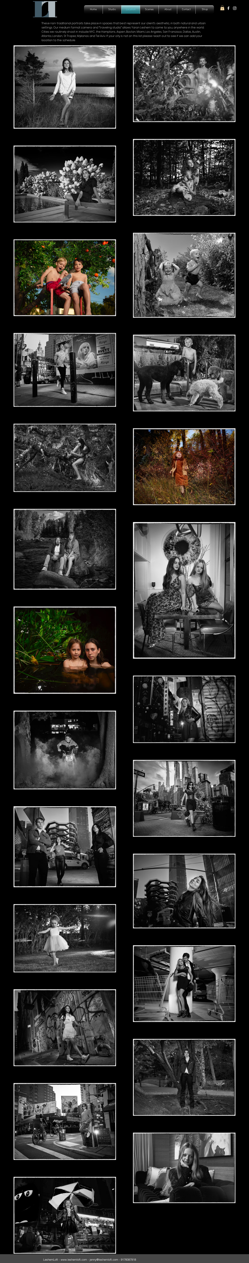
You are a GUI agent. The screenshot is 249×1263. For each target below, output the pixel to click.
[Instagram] (234, 8)
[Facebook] (228, 8)
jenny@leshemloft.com (104, 1259)
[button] (222, 7)
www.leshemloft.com (74, 1259)
